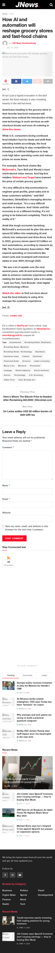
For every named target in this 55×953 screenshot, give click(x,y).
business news (11, 356)
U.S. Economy (36, 375)
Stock (23, 899)
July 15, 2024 (12, 47)
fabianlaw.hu (43, 328)
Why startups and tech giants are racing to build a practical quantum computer (34, 717)
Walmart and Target (23, 177)
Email (6, 498)
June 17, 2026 (11, 786)
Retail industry (23, 370)
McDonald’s (9, 169)
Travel (41, 890)
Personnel (35, 365)
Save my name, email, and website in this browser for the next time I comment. (26, 528)
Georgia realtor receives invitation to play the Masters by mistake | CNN (34, 685)
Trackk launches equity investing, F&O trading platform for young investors (24, 780)
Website (6, 512)
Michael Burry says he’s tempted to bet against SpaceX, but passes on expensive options (35, 828)
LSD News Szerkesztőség (24, 43)
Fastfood (37, 356)
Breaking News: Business (38, 342)
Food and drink (11, 361)
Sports (23, 894)
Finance (6, 899)
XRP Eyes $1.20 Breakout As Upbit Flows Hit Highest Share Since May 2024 (35, 812)
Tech (12, 13)
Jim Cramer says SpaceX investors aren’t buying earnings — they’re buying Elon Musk (35, 796)
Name (6, 485)
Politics (24, 890)
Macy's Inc (9, 365)
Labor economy (42, 361)
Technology (20, 375)
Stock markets (41, 370)
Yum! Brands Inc (26, 379)
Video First (9, 379)
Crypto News (9, 894)
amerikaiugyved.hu (12, 335)
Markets (22, 365)
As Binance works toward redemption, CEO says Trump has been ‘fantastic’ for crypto (34, 701)
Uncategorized (45, 894)
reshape (8, 370)
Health (5, 903)
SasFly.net (22, 325)
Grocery (26, 361)
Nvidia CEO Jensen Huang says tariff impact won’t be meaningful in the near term (34, 733)
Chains (25, 356)
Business (40, 351)
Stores (7, 375)
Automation (15, 342)
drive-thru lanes (11, 129)
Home (4, 13)
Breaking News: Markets (16, 347)
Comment (8, 447)
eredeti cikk (16, 315)
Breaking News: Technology (18, 351)
